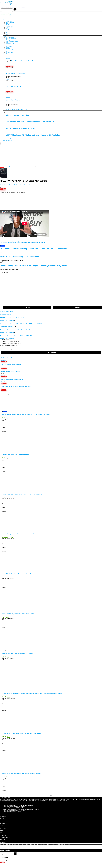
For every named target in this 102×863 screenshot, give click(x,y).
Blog (4, 111)
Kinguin (7, 28)
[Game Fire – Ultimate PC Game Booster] (11, 56)
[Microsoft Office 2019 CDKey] (13, 68)
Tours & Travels (9, 49)
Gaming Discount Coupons (6, 184)
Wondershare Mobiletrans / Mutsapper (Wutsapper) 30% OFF (16, 335)
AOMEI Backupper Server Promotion (12, 811)
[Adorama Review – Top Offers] (13, 112)
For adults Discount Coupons (7, 326)
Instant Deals (9, 27)
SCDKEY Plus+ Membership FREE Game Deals (19, 257)
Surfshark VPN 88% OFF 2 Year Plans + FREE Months (17, 653)
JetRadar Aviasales (6, 382)
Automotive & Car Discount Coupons (10, 341)
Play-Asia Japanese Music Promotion (11, 364)
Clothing (8, 40)
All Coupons (3, 816)
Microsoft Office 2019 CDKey (15, 73)
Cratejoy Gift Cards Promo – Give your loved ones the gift (16, 386)
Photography (9, 46)
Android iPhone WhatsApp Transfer (20, 128)
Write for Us (3, 839)
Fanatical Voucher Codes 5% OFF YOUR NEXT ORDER (22, 242)
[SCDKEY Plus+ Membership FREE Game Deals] (12, 253)
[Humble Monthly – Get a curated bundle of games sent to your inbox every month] (13, 263)
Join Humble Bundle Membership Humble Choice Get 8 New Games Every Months (33, 249)
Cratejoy (3, 388)
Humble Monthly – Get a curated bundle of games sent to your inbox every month (33, 266)
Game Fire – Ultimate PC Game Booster (24, 61)
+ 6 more (8, 107)
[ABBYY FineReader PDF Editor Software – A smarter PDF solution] (14, 132)
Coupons (5, 19)
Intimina (3, 375)
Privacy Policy (3, 835)
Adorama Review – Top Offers (18, 115)
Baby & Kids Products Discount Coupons (10, 343)
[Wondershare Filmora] (11, 95)
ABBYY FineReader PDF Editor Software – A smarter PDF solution (33, 135)
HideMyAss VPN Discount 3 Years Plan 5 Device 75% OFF (21, 534)
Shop (1, 825)
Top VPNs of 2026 (7, 140)
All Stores (8, 34)
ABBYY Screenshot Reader (14, 86)
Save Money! (3, 828)
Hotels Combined (10, 26)
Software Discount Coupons (7, 320)
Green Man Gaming (5, 166)
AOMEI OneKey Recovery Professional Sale (14, 806)
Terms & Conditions (5, 837)
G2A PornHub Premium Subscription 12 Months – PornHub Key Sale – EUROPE (21, 323)
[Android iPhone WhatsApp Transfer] (15, 125)
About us (2, 830)
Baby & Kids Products (11, 38)
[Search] (15, 9)
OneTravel (3, 360)
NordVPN (8, 31)
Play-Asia (3, 367)
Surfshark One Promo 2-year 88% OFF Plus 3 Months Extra (21, 733)
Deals (4, 36)
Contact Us (2, 842)
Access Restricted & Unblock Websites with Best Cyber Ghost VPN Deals (21, 809)
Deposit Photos (9, 21)
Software (8, 48)
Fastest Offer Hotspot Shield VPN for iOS (13, 808)
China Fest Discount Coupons (8, 347)
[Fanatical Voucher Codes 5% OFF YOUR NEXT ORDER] (14, 239)
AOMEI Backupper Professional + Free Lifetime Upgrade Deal (18, 805)
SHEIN (7, 32)
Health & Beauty (10, 43)
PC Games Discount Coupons (21, 184)
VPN (7, 51)
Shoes (7, 47)
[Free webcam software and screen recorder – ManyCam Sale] (14, 119)
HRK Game (8, 24)
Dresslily (8, 23)
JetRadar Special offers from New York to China (13, 379)
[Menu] (0, 142)
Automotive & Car (10, 37)
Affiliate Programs (5, 339)
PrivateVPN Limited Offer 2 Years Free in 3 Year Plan (17, 574)
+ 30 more (8, 79)
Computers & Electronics (12, 41)
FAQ (1, 832)
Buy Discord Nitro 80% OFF (7, 311)
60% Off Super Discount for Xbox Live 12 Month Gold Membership (21, 773)
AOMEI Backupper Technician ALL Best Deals (12, 317)
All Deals (2, 818)
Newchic (8, 29)
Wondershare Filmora (13, 100)
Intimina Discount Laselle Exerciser (10, 371)
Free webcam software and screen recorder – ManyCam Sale (31, 122)
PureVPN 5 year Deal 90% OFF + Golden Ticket (18, 613)
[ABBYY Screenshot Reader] (15, 81)
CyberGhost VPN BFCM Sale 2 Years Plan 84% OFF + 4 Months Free (22, 494)
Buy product (10, 66)
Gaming (7, 42)
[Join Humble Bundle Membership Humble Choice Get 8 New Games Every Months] (26, 246)
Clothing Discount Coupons (8, 348)
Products (5, 53)
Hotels (7, 45)
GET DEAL (3, 188)
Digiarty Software (10, 22)
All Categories (9, 52)
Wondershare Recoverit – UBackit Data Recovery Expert (15, 329)
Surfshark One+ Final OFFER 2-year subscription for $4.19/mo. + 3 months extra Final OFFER (32, 693)
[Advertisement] (51, 155)
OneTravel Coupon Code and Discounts (11, 357)
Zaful (7, 33)
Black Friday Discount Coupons (8, 345)
